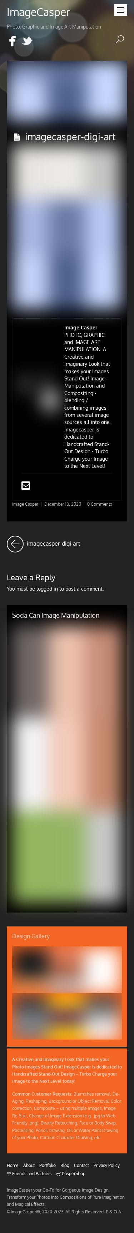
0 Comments (99, 504)
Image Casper (25, 504)
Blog (64, 1165)
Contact (81, 1165)
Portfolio (47, 1165)
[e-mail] (42, 42)
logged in (47, 589)
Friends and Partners (31, 1173)
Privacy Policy (107, 1165)
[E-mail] (25, 487)
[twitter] (27, 42)
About (29, 1165)
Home (13, 1165)
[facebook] (12, 42)
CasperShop (73, 1173)
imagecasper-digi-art (70, 136)
